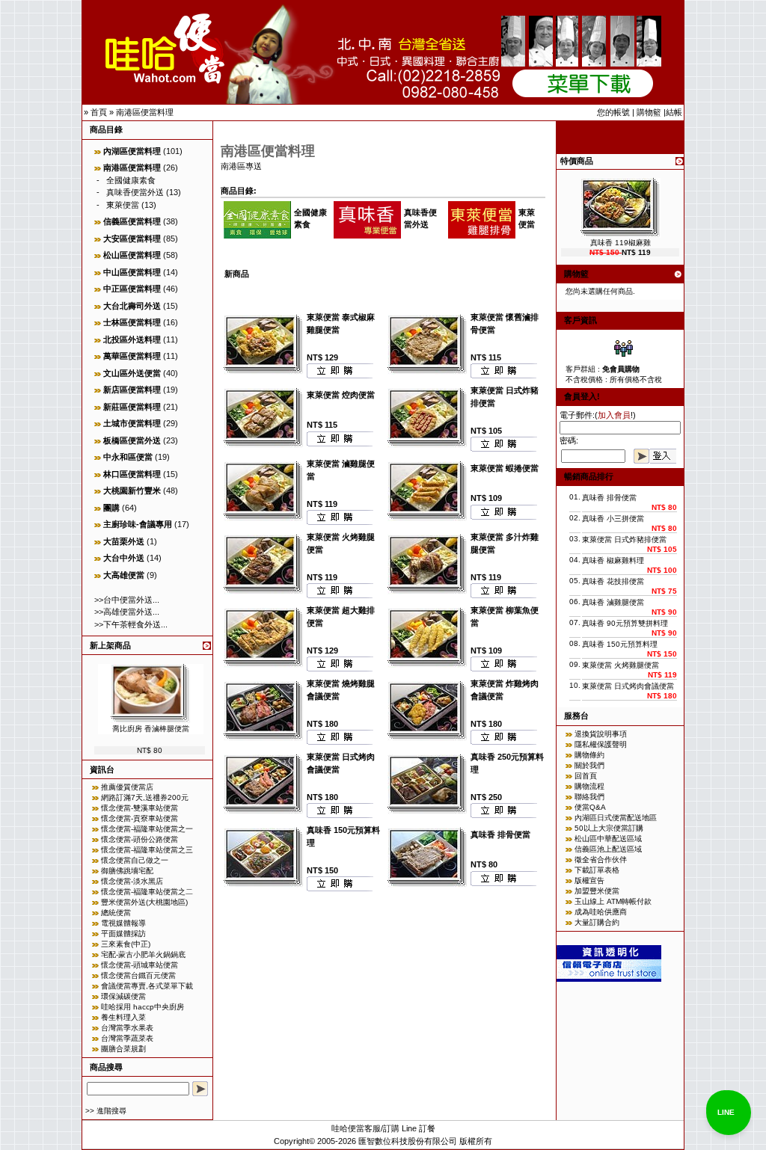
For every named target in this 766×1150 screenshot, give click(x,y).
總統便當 (116, 912)
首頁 (99, 112)
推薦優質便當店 (127, 787)
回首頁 (585, 776)
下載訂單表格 (596, 870)
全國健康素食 (131, 180)
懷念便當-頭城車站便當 (139, 965)
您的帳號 (613, 112)
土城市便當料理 (132, 423)
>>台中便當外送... (126, 599)
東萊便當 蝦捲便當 (505, 468)
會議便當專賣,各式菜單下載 (147, 986)
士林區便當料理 (132, 322)
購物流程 (589, 786)
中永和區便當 (128, 456)
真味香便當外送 (135, 192)
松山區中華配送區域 (608, 838)
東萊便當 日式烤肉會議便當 (628, 686)
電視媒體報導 (123, 923)
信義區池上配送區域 (608, 849)
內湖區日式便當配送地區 (615, 818)
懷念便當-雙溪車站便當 (139, 808)
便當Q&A (590, 807)
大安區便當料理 (132, 238)
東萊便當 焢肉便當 (341, 394)
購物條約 (589, 755)
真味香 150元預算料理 (620, 644)
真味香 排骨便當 (500, 834)
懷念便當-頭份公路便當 (139, 839)
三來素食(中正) (125, 944)
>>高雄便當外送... (126, 611)
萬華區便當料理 (132, 355)
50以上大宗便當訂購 (608, 828)
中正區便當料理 (132, 288)
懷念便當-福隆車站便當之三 (147, 850)
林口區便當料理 (132, 474)
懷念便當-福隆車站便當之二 (147, 892)
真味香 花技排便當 (613, 581)
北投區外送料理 (132, 339)
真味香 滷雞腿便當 (613, 602)
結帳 (674, 112)
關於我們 (589, 765)
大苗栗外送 (123, 541)
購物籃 (649, 112)
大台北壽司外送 (132, 305)
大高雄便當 (123, 575)
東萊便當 (122, 204)
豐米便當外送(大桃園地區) (144, 902)
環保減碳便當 (123, 996)
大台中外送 (123, 557)
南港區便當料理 (145, 112)
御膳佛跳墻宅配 (127, 871)
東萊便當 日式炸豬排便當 (624, 539)
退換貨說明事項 (600, 734)
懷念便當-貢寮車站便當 (139, 818)
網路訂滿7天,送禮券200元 (145, 797)
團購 (111, 507)
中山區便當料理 (132, 272)
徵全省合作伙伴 (600, 859)
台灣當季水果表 (127, 1028)
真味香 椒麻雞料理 (613, 560)
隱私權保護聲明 (600, 744)
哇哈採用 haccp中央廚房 (142, 1007)
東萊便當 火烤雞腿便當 (620, 665)
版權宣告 (589, 880)
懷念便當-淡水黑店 (132, 881)
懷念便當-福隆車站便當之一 (147, 829)
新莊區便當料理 (132, 406)
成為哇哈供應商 (600, 912)
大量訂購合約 (596, 922)
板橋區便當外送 (132, 440)
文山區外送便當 (132, 373)
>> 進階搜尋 (105, 1111)
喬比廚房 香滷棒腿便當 (150, 729)
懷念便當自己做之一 (134, 860)
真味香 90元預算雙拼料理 (625, 623)
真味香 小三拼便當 (613, 518)
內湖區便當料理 (132, 151)
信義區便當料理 (132, 221)
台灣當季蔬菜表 (127, 1038)
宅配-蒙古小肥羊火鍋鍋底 (143, 954)
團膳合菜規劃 (123, 1049)
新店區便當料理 (132, 389)
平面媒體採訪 (123, 933)
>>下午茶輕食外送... (131, 624)
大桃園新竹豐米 (132, 490)
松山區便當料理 (132, 254)
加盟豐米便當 (596, 891)
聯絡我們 (589, 797)
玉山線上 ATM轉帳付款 (613, 901)
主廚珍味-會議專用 (137, 524)
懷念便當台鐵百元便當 (138, 975)
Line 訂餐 (418, 1128)
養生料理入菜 (123, 1017)
